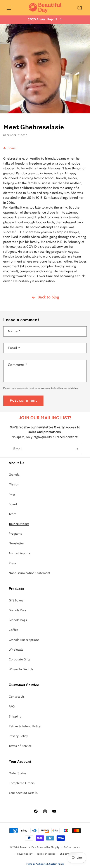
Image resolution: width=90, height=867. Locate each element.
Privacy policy (25, 853)
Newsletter (16, 543)
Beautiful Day (28, 846)
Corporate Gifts (19, 659)
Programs (15, 533)
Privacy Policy (18, 736)
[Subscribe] (76, 449)
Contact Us (16, 697)
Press (12, 563)
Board (13, 504)
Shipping (15, 716)
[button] (9, 8)
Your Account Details (23, 793)
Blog (12, 494)
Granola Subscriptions (24, 640)
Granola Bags (18, 620)
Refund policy (72, 847)
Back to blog (48, 297)
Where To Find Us (21, 669)
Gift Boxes (16, 600)
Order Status (17, 773)
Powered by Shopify (48, 846)
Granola (14, 474)
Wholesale (16, 650)
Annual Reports (19, 553)
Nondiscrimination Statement (29, 573)
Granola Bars (17, 610)
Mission (14, 484)
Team (12, 514)
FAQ (12, 706)
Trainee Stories (19, 524)
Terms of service (46, 853)
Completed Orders (22, 783)
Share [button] (12, 148)
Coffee (13, 630)
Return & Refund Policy (25, 726)
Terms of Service (20, 746)
